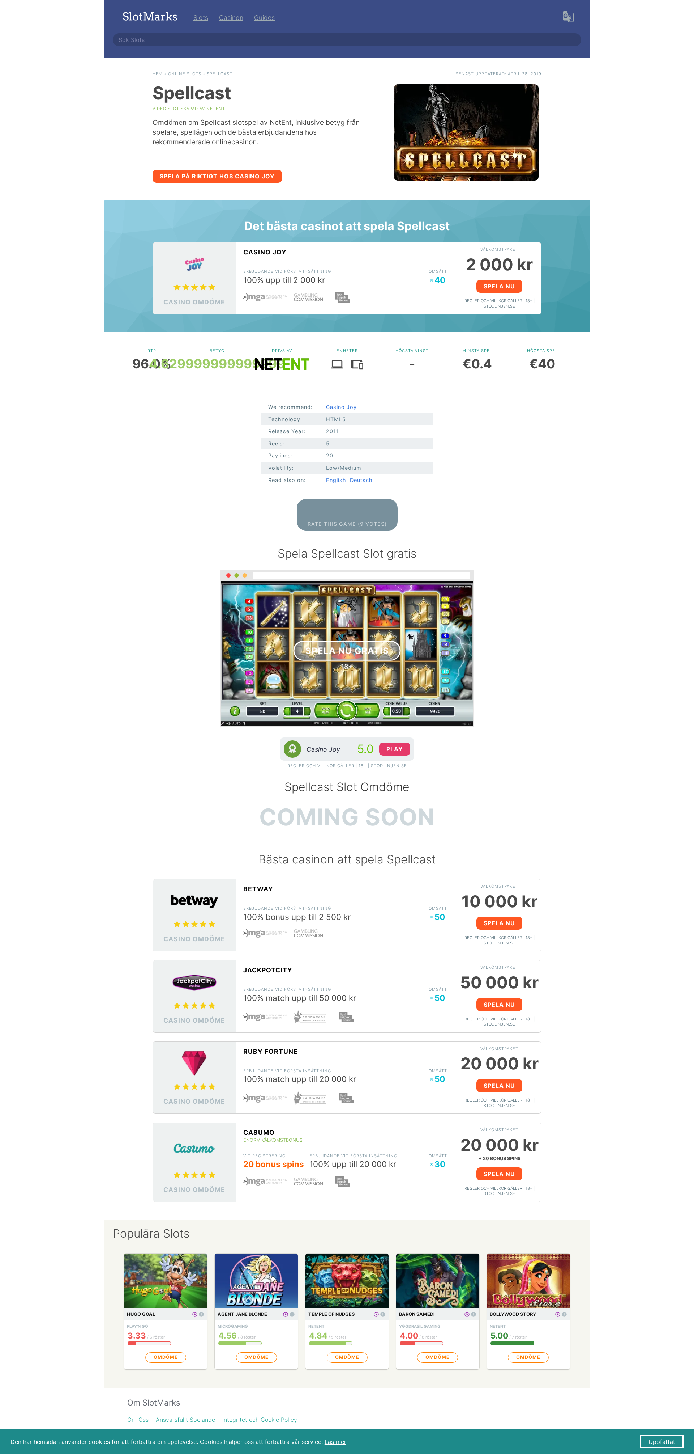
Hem (158, 73)
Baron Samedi (417, 1314)
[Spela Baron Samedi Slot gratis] (467, 1314)
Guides (264, 17)
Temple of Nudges (331, 1314)
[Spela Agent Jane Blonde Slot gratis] (285, 1314)
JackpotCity (267, 970)
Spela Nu (499, 286)
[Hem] (150, 17)
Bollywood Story (513, 1314)
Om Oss (138, 1419)
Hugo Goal (141, 1314)
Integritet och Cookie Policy (259, 1419)
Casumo (259, 1132)
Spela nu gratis (347, 651)
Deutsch (361, 480)
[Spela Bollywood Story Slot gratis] (558, 1314)
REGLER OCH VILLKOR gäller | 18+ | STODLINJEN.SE (499, 303)
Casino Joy (265, 252)
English (336, 480)
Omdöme (166, 1357)
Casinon (231, 17)
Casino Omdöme (194, 302)
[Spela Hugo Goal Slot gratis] (195, 1314)
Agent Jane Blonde (242, 1314)
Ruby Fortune (270, 1051)
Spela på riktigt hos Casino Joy (217, 176)
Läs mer (335, 1441)
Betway (258, 889)
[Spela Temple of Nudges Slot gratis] (376, 1314)
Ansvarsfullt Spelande (185, 1419)
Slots (200, 17)
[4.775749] (201, 1314)
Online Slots (184, 73)
